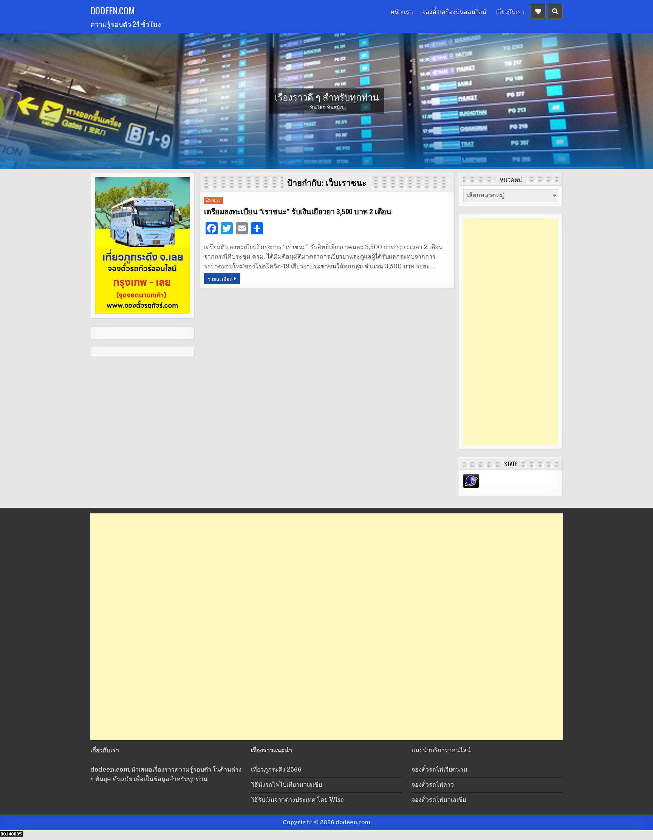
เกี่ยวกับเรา (509, 11)
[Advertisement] (510, 331)
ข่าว (216, 200)
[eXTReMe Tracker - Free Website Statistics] (471, 486)
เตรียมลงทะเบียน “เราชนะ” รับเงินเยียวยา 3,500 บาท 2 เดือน (297, 211)
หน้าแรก (401, 11)
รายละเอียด (220, 278)
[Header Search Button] (555, 11)
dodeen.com (112, 10)
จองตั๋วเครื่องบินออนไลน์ (454, 11)
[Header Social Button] (538, 11)
